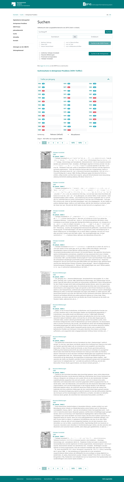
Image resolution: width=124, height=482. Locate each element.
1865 (39, 116)
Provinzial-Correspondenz (49, 57)
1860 (39, 98)
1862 (39, 105)
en (110, 15)
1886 (90, 91)
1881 (65, 123)
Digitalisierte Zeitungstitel (21, 20)
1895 (90, 123)
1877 (65, 108)
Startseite (15, 15)
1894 (90, 119)
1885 (90, 87)
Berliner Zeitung (46, 42)
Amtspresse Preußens (20, 23)
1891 (90, 108)
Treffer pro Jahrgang (48, 79)
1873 (65, 94)
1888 (90, 98)
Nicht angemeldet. (107, 479)
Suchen (108, 32)
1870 (65, 83)
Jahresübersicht (18, 30)
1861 (39, 101)
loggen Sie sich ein (44, 65)
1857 (39, 87)
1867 (39, 123)
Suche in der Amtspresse (99, 54)
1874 (65, 98)
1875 (65, 101)
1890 (90, 105)
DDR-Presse (16, 27)
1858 (39, 91)
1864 (39, 112)
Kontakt (15, 40)
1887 (90, 94)
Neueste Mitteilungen (48, 55)
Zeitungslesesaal (18, 50)
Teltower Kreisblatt (47, 59)
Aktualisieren (75, 135)
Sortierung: (40, 134)
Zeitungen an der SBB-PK (21, 47)
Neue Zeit (44, 44)
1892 (90, 112)
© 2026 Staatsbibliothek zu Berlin (64, 479)
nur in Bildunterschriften (73, 46)
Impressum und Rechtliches (33, 479)
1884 (90, 83)
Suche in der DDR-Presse (99, 43)
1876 (65, 105)
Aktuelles (16, 37)
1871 (65, 87)
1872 (65, 91)
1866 (39, 119)
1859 (39, 94)
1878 (65, 112)
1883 (65, 130)
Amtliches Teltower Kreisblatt (50, 53)
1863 (39, 108)
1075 (73, 143)
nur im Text (69, 44)
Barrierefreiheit (48, 479)
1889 (90, 101)
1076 (80, 143)
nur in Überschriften (72, 42)
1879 (65, 116)
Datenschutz (20, 479)
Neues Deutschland (47, 46)
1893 (90, 116)
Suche (21, 15)
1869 (39, 130)
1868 (39, 126)
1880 (65, 119)
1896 (90, 126)
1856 (39, 83)
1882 (65, 126)
